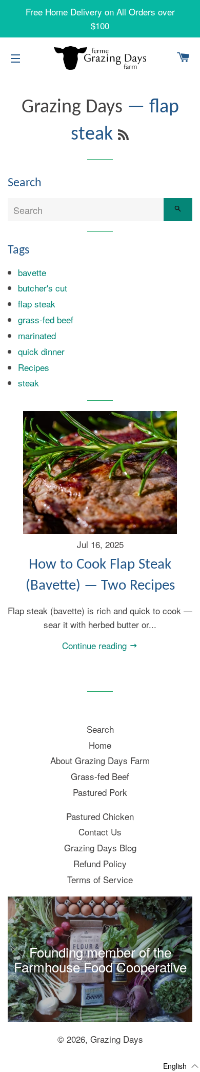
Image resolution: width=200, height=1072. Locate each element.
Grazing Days (72, 107)
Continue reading (95, 645)
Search (100, 729)
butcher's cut (42, 287)
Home (100, 744)
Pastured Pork (100, 792)
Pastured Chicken (100, 816)
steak (28, 382)
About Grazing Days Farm (100, 760)
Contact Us (100, 831)
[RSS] (123, 137)
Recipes (33, 367)
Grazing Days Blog (100, 847)
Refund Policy (100, 863)
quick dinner (41, 351)
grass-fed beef (45, 319)
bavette (32, 272)
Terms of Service (100, 879)
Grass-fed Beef (100, 776)
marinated (37, 335)
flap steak (36, 303)
